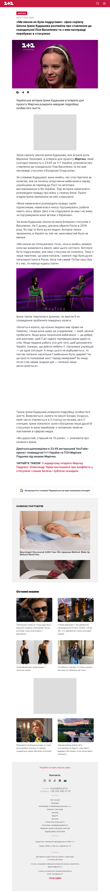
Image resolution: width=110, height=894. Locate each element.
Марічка (22, 13)
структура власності (55, 822)
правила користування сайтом (55, 828)
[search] (97, 3)
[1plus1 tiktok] (55, 780)
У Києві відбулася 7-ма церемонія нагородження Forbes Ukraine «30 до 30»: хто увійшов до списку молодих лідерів (75, 629)
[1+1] (8, 3)
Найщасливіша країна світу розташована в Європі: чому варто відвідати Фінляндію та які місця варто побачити (75, 749)
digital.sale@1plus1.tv (55, 867)
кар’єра (55, 812)
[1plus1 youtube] (65, 780)
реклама (55, 803)
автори (55, 819)
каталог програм (55, 809)
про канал (55, 800)
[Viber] (28, 92)
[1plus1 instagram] (45, 780)
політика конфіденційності (55, 825)
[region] (55, 132)
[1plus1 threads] (50, 780)
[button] (104, 3)
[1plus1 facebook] (60, 780)
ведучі (55, 816)
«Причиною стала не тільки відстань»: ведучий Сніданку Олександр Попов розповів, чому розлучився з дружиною (33, 629)
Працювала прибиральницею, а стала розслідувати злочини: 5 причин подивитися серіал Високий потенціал (34, 748)
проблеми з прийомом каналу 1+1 (55, 806)
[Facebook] (17, 92)
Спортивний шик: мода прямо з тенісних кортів (30, 668)
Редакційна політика (55, 831)
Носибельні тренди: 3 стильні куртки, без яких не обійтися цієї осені (75, 668)
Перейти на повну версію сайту (55, 767)
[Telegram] (23, 92)
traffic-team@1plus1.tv (55, 874)
